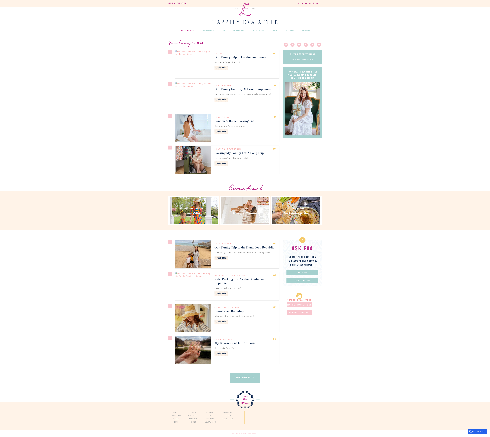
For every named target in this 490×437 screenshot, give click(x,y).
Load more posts (245, 377)
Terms (176, 422)
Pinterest (210, 412)
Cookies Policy (227, 419)
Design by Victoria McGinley (239, 434)
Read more (221, 68)
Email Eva (302, 272)
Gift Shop (290, 30)
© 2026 (176, 419)
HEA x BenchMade (187, 30)
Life (223, 30)
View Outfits (193, 213)
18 (275, 339)
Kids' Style (226, 275)
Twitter (193, 422)
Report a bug (478, 431)
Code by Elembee (252, 434)
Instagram (193, 419)
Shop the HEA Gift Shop (299, 312)
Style (223, 117)
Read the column (302, 280)
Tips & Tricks (231, 149)
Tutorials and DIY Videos (302, 59)
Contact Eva (181, 3)
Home (275, 30)
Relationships (222, 339)
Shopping (218, 117)
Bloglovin (210, 419)
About (170, 3)
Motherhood (208, 30)
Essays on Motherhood (245, 213)
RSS (210, 415)
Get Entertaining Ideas (296, 213)
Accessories (219, 307)
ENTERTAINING (238, 30)
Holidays (306, 30)
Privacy (193, 412)
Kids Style (218, 275)
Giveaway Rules (210, 422)
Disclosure (192, 415)
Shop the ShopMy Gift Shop (299, 305)
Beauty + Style (259, 30)
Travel (220, 53)
